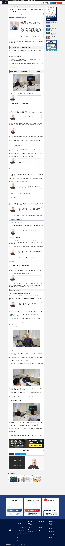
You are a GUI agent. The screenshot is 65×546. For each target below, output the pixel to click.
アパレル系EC (30, 524)
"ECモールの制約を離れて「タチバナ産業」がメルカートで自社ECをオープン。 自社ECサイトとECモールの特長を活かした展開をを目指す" (36, 486)
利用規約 (50, 537)
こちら (16, 44)
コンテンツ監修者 (52, 534)
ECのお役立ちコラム (42, 527)
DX (17, 537)
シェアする (12, 17)
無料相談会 (51, 526)
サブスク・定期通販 (31, 526)
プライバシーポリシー (52, 535)
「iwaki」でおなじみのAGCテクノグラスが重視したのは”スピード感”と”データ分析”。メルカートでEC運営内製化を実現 (13, 486)
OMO (17, 535)
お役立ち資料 (40, 526)
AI (17, 534)
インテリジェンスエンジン (21, 527)
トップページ (10, 6)
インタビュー (40, 524)
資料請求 (52, 2)
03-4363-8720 (45, 2)
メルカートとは (19, 523)
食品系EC (29, 523)
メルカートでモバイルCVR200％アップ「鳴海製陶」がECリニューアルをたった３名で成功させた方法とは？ (24, 486)
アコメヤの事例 (12, 261)
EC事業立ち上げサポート (20, 530)
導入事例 (40, 523)
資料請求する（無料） (14, 510)
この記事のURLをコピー (27, 14)
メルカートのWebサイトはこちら (15, 67)
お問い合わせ (59, 2)
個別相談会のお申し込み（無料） (50, 510)
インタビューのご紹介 (15, 6)
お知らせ (40, 530)
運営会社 (50, 530)
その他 (20, 6)
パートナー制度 (51, 531)
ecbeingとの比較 (30, 531)
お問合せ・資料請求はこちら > (35, 445)
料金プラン (18, 526)
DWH (17, 540)
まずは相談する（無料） (32, 510)
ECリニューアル (30, 527)
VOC (17, 538)
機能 (17, 524)
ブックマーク (24, 17)
